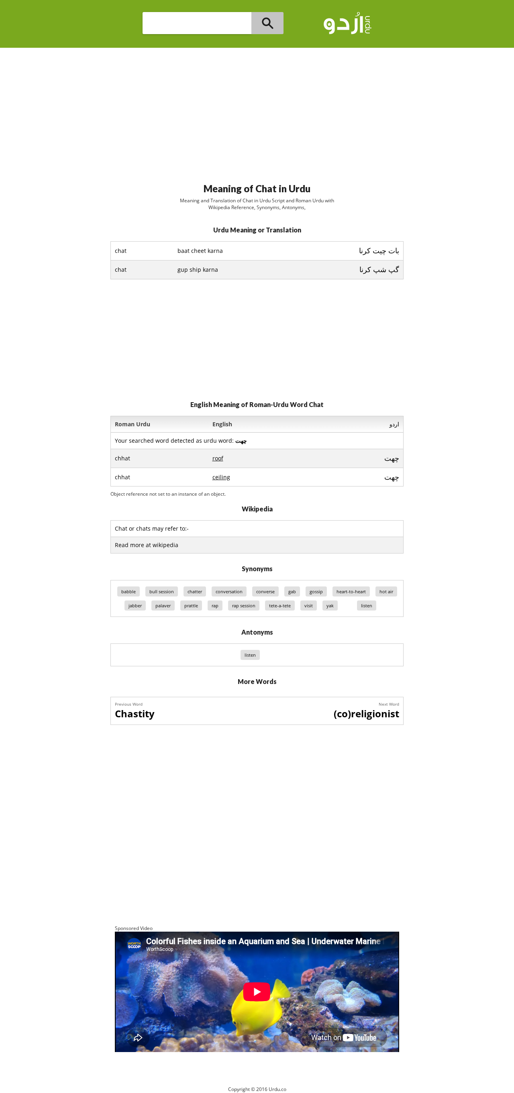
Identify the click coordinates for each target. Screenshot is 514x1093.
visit (308, 605)
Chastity (135, 713)
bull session (161, 591)
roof (217, 458)
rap (215, 605)
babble (128, 591)
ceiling (221, 477)
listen (366, 605)
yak (330, 605)
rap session (243, 605)
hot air (386, 591)
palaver (163, 605)
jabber (135, 605)
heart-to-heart (351, 591)
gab (292, 591)
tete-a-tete (280, 605)
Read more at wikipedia (146, 545)
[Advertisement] (257, 112)
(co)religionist (366, 713)
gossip (316, 591)
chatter (195, 591)
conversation (229, 591)
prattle (191, 605)
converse (265, 591)
